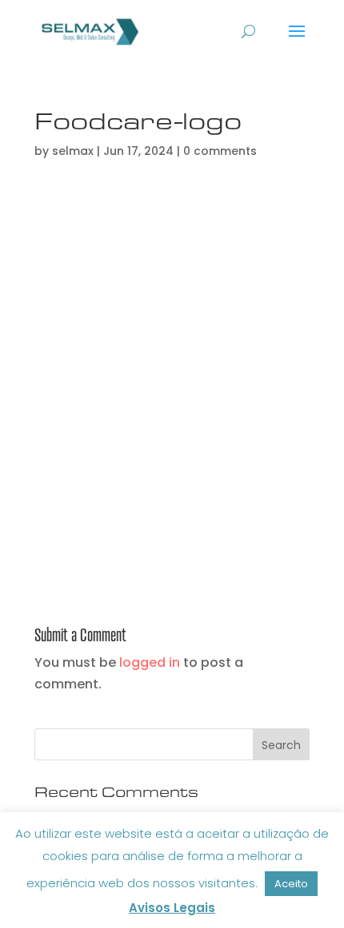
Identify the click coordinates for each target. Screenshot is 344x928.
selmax (73, 151)
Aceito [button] (291, 883)
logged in (149, 662)
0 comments (220, 151)
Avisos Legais (172, 907)
